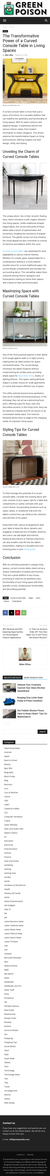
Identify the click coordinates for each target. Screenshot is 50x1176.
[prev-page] (4, 723)
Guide (7, 881)
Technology (9, 1070)
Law (6, 945)
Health (7, 889)
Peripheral (9, 998)
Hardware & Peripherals (15, 885)
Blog (6, 780)
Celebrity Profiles (11, 808)
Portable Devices (11, 1006)
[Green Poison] (25, 8)
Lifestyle (8, 953)
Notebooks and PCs (12, 986)
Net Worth (8, 974)
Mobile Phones (10, 965)
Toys (6, 1082)
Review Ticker (10, 1018)
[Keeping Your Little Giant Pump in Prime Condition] (9, 700)
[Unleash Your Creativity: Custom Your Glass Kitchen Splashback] (9, 687)
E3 (5, 837)
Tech (6, 1066)
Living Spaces (16, 601)
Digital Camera (10, 833)
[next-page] (8, 723)
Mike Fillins (9, 55)
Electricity (8, 845)
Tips (6, 1078)
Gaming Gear (10, 873)
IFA (5, 913)
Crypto (7, 820)
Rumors (7, 1026)
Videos (7, 1098)
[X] (11, 612)
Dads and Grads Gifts (13, 828)
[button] (4, 20)
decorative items (26, 375)
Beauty (7, 764)
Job (5, 917)
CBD (6, 800)
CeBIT (6, 804)
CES (6, 812)
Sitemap (30, 1154)
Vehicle (7, 1094)
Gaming (7, 869)
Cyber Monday (10, 824)
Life (5, 949)
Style (6, 1054)
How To (7, 909)
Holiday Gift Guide (12, 893)
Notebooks (9, 982)
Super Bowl (9, 1058)
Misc (6, 961)
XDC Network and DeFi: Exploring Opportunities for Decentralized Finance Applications (13, 633)
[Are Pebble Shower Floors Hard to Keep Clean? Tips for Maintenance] (9, 713)
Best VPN (8, 768)
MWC (6, 969)
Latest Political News (13, 933)
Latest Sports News (12, 937)
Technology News (12, 1074)
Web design (9, 1102)
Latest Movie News (12, 929)
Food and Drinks (11, 861)
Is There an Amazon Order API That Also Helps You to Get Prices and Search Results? (36, 633)
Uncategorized (10, 1090)
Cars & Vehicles (11, 792)
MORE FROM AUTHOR (33, 678)
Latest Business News (14, 921)
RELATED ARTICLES (12, 678)
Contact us (21, 1154)
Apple (6, 756)
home (38, 598)
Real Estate (9, 1010)
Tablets (7, 1062)
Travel (7, 1086)
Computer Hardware (13, 816)
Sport (6, 1050)
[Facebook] (5, 612)
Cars (6, 788)
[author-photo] (25, 660)
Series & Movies (11, 1030)
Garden (7, 877)
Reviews (7, 1022)
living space (29, 549)
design (31, 598)
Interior (6, 601)
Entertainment (10, 849)
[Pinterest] (17, 612)
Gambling (8, 865)
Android (7, 752)
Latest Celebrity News (14, 925)
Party (6, 994)
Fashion (7, 853)
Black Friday (9, 776)
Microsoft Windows (12, 957)
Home (5, 27)
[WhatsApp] (23, 612)
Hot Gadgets (9, 905)
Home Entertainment (13, 901)
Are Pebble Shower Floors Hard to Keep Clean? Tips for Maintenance (32, 713)
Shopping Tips (10, 1042)
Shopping (8, 1038)
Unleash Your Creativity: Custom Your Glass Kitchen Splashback (31, 687)
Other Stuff (9, 990)
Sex (5, 1034)
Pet (5, 1002)
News (6, 978)
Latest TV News (11, 941)
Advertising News (12, 748)
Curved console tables (13, 251)
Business (8, 784)
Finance (7, 857)
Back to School (10, 760)
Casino (7, 796)
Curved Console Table (18, 598)
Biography (8, 772)
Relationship (9, 1014)
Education (8, 841)
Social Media (10, 1046)
